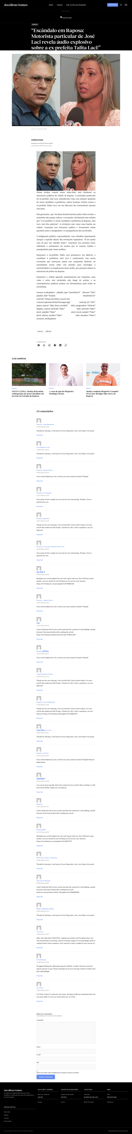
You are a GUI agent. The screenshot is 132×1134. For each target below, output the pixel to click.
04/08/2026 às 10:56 (43, 860)
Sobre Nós (7, 1112)
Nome (39, 1047)
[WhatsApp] (49, 345)
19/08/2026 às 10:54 (43, 990)
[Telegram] (55, 345)
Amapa (40, 1102)
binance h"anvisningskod (46, 702)
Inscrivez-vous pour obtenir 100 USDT (50, 546)
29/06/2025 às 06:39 (43, 472)
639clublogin (41, 960)
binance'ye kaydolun (44, 493)
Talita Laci (48, 331)
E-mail (39, 1055)
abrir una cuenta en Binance (47, 858)
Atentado (87, 1094)
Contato (6, 1118)
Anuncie (125, 1131)
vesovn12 (40, 932)
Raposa (34, 24)
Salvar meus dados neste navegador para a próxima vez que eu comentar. (58, 1072)
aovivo (63, 1102)
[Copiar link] (66, 345)
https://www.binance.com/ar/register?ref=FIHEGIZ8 (55, 583)
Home (51, 5)
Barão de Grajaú (89, 1102)
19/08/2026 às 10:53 (43, 934)
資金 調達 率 (41, 572)
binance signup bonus (45, 470)
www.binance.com (43, 447)
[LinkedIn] (60, 345)
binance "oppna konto (45, 600)
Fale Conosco (113, 4)
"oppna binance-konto (45, 674)
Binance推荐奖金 (43, 651)
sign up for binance (44, 881)
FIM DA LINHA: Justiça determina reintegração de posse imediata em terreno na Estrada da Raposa (28, 393)
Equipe (6, 1115)
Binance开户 (41, 830)
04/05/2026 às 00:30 (43, 574)
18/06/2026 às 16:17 (43, 733)
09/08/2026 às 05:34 (43, 911)
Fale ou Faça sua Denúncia (76, 5)
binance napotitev (43, 518)
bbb (108, 1094)
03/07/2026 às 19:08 (43, 781)
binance (39, 804)
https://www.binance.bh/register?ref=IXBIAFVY (60, 714)
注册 (38, 623)
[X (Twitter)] (44, 345)
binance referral (42, 753)
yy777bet (40, 988)
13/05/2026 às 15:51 (43, 625)
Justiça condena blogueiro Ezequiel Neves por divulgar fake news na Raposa (102, 393)
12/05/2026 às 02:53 (43, 602)
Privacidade (7, 1121)
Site (38, 1062)
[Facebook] (39, 345)
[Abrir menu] (126, 5)
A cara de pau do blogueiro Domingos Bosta (61, 392)
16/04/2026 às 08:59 (43, 549)
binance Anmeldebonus (45, 424)
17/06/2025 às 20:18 (43, 427)
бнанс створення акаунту (45, 909)
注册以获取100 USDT (44, 730)
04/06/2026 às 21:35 (43, 676)
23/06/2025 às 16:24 (43, 449)
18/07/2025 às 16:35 (43, 521)
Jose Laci (40, 331)
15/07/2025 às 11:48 (43, 495)
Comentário (40, 1020)
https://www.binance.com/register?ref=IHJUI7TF (54, 841)
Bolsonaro (110, 1102)
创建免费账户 (41, 779)
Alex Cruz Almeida (43, 1094)
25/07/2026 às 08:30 (43, 832)
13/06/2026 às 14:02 (43, 704)
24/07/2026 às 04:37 (43, 806)
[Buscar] (121, 5)
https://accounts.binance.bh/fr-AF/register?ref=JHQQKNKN (58, 892)
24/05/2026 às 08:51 (43, 653)
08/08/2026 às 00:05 (43, 883)
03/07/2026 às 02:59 (43, 755)
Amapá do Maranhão (67, 1094)
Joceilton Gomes (37, 139)
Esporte (60, 5)
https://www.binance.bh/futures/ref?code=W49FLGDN (56, 634)
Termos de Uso (119, 1131)
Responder (40, 435)
